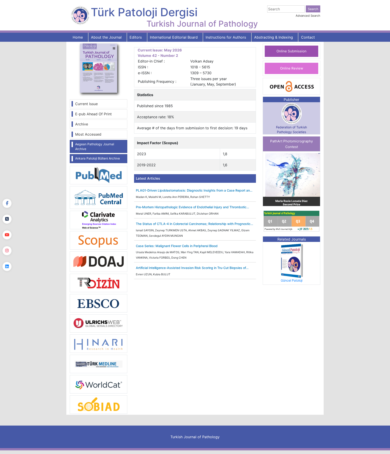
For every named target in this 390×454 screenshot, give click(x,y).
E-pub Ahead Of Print (93, 114)
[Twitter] (7, 219)
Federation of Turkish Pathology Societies (291, 129)
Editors (136, 37)
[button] (267, 179)
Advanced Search (308, 15)
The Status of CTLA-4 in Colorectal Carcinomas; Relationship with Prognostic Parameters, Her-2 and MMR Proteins (193, 224)
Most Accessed (88, 134)
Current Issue (86, 104)
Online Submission (291, 51)
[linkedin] (7, 266)
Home (78, 37)
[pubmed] (98, 175)
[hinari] (98, 343)
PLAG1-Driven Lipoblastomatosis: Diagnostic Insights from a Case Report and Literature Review (194, 190)
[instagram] (7, 250)
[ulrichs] (98, 323)
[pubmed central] (98, 197)
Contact (308, 37)
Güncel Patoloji (291, 280)
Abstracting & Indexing (273, 37)
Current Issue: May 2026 (160, 50)
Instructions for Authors (226, 37)
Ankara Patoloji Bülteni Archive (97, 158)
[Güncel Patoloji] (291, 260)
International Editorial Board (174, 37)
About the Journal (106, 37)
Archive (81, 124)
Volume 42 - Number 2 (158, 55)
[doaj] (98, 261)
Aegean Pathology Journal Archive (94, 146)
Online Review (291, 68)
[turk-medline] (98, 363)
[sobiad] (98, 404)
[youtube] (7, 234)
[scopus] (98, 240)
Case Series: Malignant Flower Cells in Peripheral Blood (177, 246)
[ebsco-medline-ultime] (98, 303)
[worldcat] (98, 384)
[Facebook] (7, 203)
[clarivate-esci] (98, 219)
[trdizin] (98, 282)
